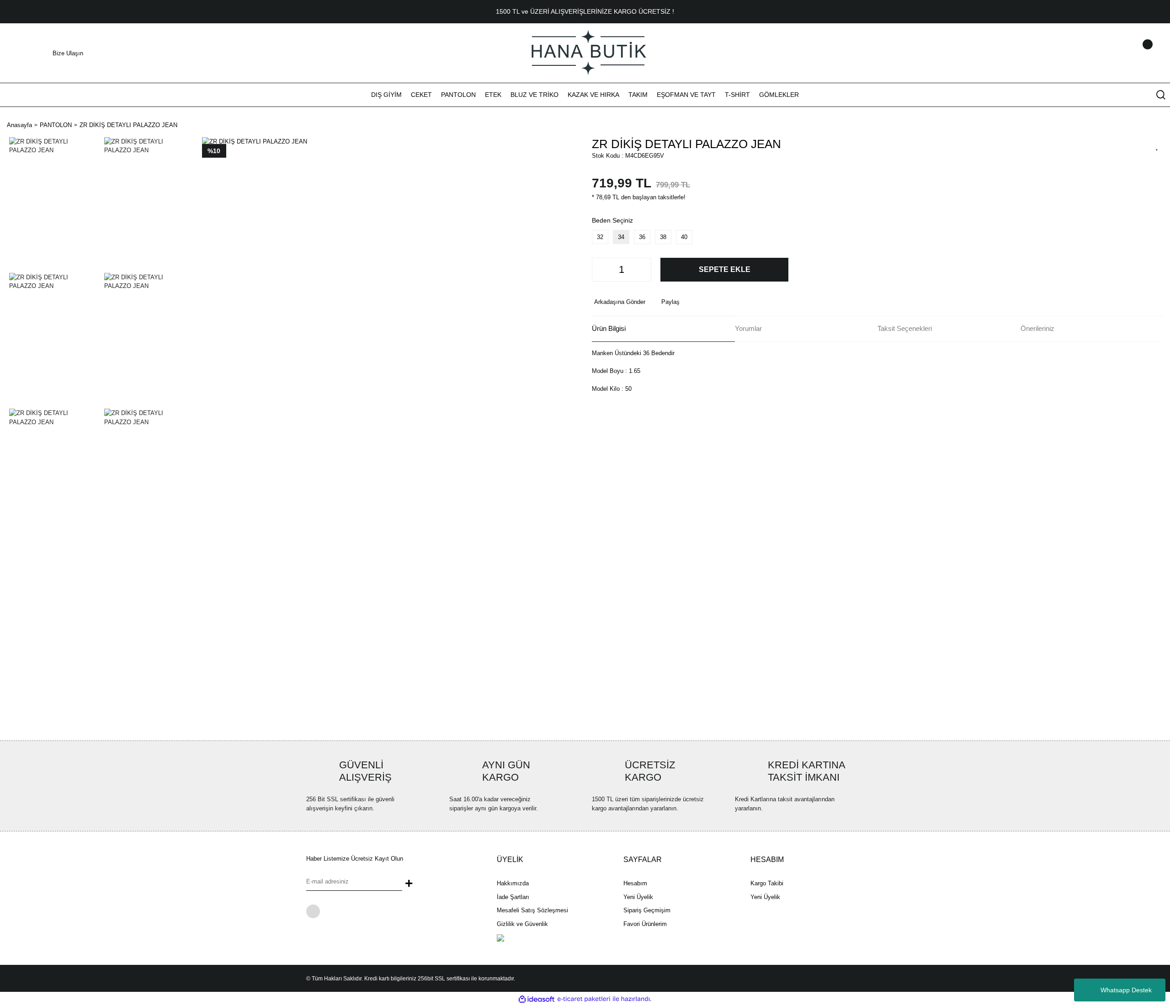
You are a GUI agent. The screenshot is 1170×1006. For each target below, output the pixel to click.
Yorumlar (748, 328)
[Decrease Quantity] (601, 269)
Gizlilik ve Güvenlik (522, 924)
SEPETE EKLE (724, 269)
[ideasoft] (536, 999)
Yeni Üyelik (638, 897)
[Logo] (585, 52)
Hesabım (635, 883)
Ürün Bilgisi (609, 328)
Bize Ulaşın (68, 53)
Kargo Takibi (766, 883)
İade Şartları (513, 897)
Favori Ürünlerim (645, 924)
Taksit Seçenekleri (905, 328)
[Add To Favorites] (1157, 145)
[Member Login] (1136, 53)
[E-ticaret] (584, 999)
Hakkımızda (513, 883)
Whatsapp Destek (1126, 990)
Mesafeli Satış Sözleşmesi (532, 910)
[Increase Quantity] (642, 269)
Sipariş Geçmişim (646, 910)
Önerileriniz (1037, 328)
